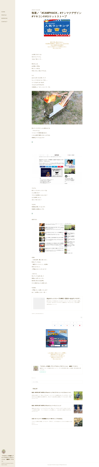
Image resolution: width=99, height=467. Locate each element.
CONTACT (4, 21)
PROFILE (4, 15)
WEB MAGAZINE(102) (39, 313)
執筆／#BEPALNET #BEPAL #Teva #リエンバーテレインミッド (46, 405)
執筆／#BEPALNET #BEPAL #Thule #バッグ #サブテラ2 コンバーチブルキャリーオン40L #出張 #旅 (55, 392)
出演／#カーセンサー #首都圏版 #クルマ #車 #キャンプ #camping (47, 418)
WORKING (4, 18)
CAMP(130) (34, 313)
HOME (3, 11)
